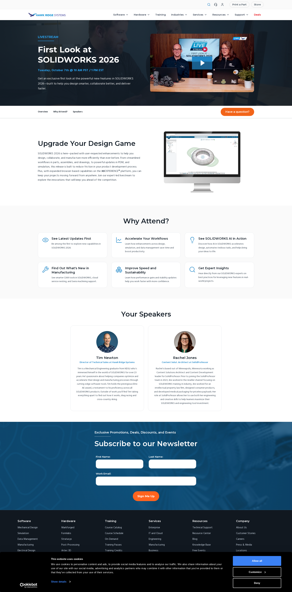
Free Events (198, 551)
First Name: (103, 456)
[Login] (222, 4)
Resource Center (201, 533)
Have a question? (237, 111)
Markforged (67, 528)
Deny (257, 583)
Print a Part (239, 4)
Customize (255, 572)
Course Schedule (114, 533)
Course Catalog (113, 528)
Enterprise (154, 528)
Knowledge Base (201, 545)
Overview (43, 112)
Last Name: (156, 456)
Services (198, 14)
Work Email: (103, 473)
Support (240, 14)
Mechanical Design (28, 528)
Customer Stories (246, 533)
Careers (240, 539)
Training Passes (113, 545)
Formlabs (66, 533)
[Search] (209, 4)
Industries (177, 14)
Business (153, 551)
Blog (194, 539)
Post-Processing (70, 545)
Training (160, 14)
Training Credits (113, 551)
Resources (219, 14)
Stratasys (66, 539)
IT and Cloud (156, 533)
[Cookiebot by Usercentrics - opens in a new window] (28, 585)
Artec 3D (66, 551)
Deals (257, 14)
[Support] (215, 4)
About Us (241, 528)
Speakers (78, 112)
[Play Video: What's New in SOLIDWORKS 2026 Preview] (202, 62)
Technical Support (202, 528)
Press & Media (244, 545)
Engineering (155, 539)
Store (257, 4)
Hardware (140, 14)
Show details (58, 581)
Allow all (257, 560)
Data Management (28, 539)
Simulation (23, 533)
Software (119, 14)
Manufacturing (26, 545)
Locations (241, 551)
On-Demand (111, 539)
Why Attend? (60, 112)
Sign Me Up (146, 496)
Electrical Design (26, 551)
